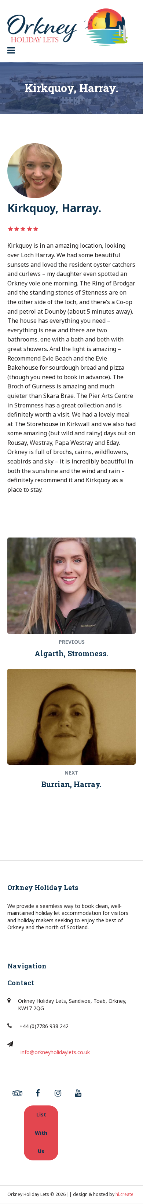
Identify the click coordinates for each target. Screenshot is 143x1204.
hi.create (124, 1194)
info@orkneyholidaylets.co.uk (55, 1052)
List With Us (41, 1133)
